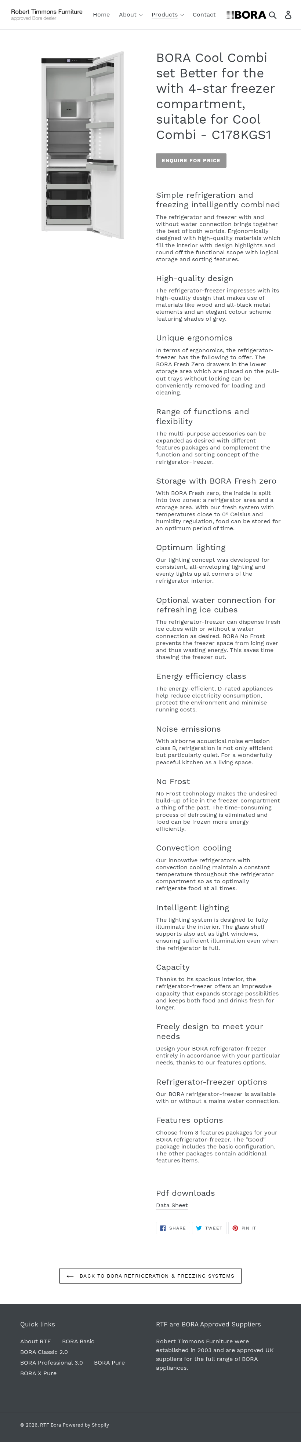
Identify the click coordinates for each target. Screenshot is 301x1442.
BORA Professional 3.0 (51, 1362)
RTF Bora (50, 1425)
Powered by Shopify (86, 1425)
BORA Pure (109, 1362)
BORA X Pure (38, 1373)
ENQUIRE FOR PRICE (191, 160)
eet (183, 1205)
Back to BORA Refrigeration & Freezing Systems (156, 1276)
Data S (165, 1205)
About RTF (35, 1341)
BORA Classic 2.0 (44, 1351)
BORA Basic (78, 1341)
